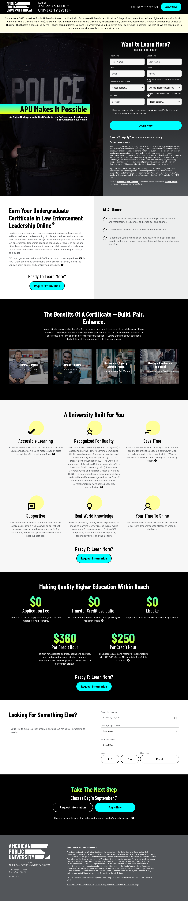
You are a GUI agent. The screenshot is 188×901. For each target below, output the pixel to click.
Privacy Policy (72, 884)
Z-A (130, 759)
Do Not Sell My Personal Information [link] (116, 884)
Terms (81, 884)
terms (112, 184)
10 (132, 818)
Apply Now (171, 6)
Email (112, 68)
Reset (159, 759)
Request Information (47, 286)
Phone (149, 68)
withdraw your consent (127, 181)
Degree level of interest (120, 82)
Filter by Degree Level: (110, 725)
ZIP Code (113, 96)
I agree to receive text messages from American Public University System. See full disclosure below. (146, 112)
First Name (114, 56)
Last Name (151, 56)
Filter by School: (108, 739)
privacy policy (170, 181)
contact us (123, 184)
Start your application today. (147, 137)
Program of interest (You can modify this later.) (164, 80)
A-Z (110, 759)
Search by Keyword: (109, 712)
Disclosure (89, 884)
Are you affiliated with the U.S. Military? (164, 94)
